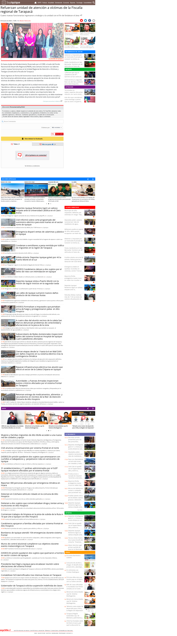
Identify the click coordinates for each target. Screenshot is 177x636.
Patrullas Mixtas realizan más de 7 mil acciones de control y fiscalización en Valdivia (73, 298)
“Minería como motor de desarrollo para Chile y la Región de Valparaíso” (74, 608)
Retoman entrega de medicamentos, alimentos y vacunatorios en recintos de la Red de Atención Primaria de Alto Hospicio (39, 397)
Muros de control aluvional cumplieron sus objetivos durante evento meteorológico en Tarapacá (30, 544)
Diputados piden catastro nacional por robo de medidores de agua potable (73, 223)
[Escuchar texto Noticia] (61, 101)
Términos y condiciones (52, 630)
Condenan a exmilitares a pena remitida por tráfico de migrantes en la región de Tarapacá (40, 246)
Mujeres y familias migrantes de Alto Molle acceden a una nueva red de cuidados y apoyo (31, 436)
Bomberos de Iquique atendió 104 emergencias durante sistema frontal (31, 533)
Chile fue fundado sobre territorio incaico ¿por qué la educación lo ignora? (74, 624)
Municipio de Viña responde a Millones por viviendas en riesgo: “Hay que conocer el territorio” (73, 214)
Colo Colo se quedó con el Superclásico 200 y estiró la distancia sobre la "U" (75, 470)
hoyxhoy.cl (69, 633)
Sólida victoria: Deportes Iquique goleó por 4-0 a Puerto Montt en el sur (38, 258)
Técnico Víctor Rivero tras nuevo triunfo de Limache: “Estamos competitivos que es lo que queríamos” (75, 542)
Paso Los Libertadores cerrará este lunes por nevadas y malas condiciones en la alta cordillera (75, 463)
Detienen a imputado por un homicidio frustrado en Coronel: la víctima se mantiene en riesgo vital (74, 58)
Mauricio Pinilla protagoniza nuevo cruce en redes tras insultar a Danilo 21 (73, 279)
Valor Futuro (42, 633)
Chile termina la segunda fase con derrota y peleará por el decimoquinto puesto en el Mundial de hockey (74, 84)
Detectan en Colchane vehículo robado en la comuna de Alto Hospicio (29, 495)
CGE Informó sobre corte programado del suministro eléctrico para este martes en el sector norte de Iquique (39, 222)
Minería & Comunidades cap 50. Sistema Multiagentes (74, 594)
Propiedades (62, 633)
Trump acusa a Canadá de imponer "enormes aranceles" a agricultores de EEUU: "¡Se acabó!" (75, 478)
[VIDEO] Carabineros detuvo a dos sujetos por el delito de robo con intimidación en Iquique (39, 270)
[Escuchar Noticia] (81, 15)
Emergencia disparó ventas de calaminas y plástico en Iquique (40, 232)
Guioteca (49, 633)
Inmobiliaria (55, 633)
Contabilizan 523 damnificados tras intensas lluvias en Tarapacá (31, 575)
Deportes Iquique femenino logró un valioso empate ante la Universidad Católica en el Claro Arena (38, 210)
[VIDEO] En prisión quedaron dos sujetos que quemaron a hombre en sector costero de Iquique (32, 554)
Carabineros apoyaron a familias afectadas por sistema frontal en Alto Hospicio (32, 524)
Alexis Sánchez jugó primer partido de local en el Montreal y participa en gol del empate (75, 549)
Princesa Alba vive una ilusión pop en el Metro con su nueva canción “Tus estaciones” (74, 580)
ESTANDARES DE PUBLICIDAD (66, 630)
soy (49, 216)
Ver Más (79, 510)
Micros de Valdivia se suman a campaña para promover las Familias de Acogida (75, 491)
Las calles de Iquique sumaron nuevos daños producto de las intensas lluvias (37, 294)
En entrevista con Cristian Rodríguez (72, 571)
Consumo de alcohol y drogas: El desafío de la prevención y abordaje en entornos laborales (74, 566)
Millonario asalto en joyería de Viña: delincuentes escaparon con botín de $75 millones (74, 232)
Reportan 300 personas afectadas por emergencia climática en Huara (30, 484)
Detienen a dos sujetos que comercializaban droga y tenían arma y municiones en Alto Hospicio (32, 504)
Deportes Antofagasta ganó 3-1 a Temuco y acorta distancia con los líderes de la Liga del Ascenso (75, 449)
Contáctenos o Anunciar (37, 630)
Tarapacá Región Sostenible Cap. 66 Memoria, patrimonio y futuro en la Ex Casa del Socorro (74, 618)
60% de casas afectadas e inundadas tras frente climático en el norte (74, 587)
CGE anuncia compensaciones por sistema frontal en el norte (30, 448)
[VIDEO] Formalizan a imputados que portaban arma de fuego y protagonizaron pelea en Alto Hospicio (38, 309)
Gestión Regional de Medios (22, 630)
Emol (36, 633)
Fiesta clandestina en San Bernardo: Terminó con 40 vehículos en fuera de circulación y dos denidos (73, 65)
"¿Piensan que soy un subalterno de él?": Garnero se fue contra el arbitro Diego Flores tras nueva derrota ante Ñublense (73, 78)
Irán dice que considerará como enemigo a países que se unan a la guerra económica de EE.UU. (73, 100)
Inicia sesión (34, 116)
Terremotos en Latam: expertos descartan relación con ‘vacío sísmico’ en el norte (74, 93)
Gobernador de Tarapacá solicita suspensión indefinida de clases (31, 585)
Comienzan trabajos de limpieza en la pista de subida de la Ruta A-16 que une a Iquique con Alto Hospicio (32, 515)
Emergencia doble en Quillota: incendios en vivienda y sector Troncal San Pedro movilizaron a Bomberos (73, 271)
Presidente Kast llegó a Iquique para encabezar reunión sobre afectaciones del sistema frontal (30, 565)
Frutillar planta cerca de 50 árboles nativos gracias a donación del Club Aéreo (74, 259)
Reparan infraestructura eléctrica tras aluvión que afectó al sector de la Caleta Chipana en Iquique (39, 368)
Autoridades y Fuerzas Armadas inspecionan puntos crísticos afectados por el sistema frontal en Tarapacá (39, 383)
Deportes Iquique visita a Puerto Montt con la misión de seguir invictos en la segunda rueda (37, 282)
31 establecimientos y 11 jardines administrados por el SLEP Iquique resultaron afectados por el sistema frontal (29, 469)
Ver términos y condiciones (32, 166)
